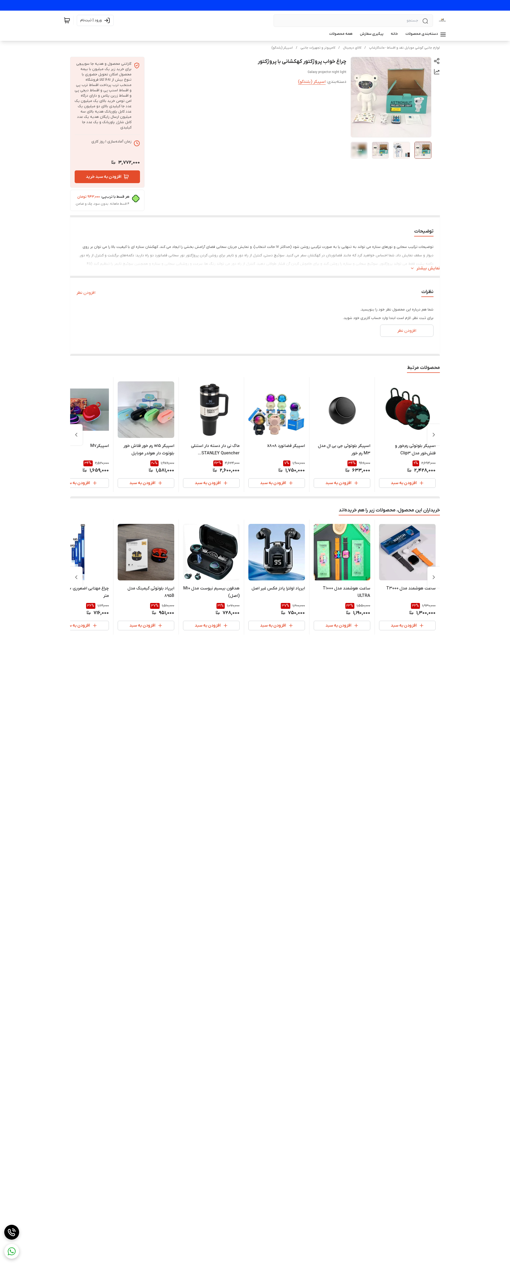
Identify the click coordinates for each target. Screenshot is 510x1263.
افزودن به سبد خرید (103, 176)
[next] (76, 434)
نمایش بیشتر (428, 268)
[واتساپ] (11, 1251)
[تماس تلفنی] (11, 1232)
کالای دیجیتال (352, 48)
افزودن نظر (85, 292)
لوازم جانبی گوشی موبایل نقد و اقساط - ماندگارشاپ (404, 48)
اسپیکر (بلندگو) (282, 48)
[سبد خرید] (67, 20)
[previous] (433, 434)
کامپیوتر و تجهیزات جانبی (317, 48)
